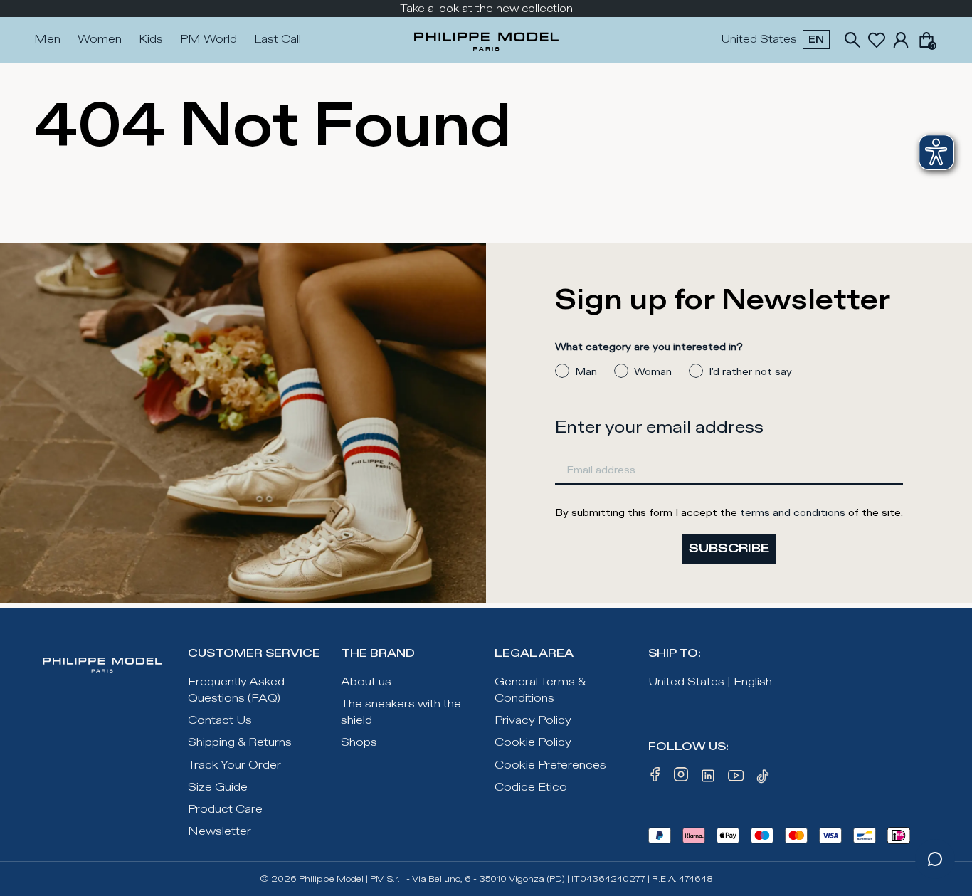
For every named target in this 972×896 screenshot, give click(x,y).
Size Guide (218, 787)
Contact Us (220, 720)
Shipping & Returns (240, 742)
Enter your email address (659, 427)
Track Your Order (234, 765)
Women (100, 39)
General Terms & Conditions (540, 690)
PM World (208, 39)
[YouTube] (736, 778)
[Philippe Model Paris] (486, 40)
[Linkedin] (708, 778)
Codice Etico (531, 787)
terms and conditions (792, 513)
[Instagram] (681, 778)
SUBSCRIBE (729, 548)
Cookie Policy (533, 742)
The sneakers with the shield (401, 712)
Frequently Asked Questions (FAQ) (236, 690)
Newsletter (219, 831)
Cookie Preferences (550, 765)
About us (366, 682)
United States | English (710, 682)
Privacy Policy (533, 720)
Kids (151, 39)
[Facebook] (655, 778)
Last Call (277, 39)
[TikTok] (764, 778)
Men (47, 39)
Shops (359, 742)
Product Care (225, 809)
